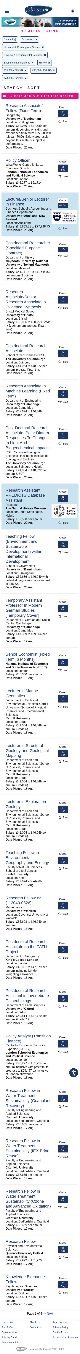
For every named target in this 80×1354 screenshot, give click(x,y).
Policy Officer (18, 160)
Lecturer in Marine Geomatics (22, 693)
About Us (35, 1322)
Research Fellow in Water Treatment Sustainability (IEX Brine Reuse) (27, 1148)
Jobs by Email (9, 1337)
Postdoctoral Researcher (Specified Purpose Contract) (28, 248)
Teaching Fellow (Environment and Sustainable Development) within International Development (24, 549)
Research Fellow (21, 1241)
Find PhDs (7, 1327)
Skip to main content (14, 3)
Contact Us (36, 1327)
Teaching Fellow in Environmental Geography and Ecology (27, 857)
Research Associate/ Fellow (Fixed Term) (24, 108)
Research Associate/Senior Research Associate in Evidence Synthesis (26, 299)
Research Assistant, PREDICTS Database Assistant (25, 495)
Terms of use (60, 1322)
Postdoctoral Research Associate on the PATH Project (26, 946)
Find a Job (7, 1322)
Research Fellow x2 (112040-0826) (23, 900)
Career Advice (9, 1332)
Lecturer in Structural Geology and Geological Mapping (27, 750)
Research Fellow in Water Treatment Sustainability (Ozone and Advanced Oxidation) (28, 1199)
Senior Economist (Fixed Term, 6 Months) (28, 657)
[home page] (38, 15)
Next (50, 1313)
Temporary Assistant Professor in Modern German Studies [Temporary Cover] (24, 608)
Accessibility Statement (66, 1337)
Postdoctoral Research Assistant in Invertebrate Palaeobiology (27, 995)
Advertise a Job (9, 1342)
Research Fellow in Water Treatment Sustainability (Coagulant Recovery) (28, 1098)
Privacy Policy (60, 1327)
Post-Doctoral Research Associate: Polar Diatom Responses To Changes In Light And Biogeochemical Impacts (27, 437)
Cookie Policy (60, 1332)
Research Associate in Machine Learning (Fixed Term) (28, 391)
